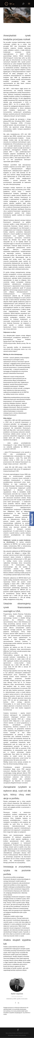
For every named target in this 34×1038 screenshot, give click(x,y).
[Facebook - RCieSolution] (31, 525)
